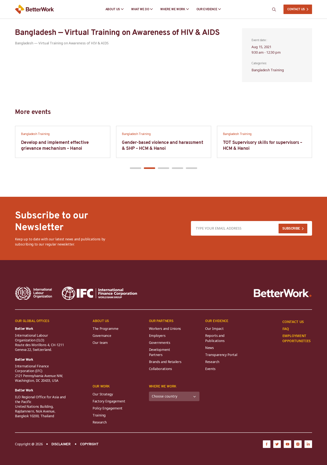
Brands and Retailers (165, 361)
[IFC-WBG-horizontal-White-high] (99, 293)
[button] (135, 168)
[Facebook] (266, 444)
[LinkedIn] (308, 444)
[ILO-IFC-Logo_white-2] (33, 293)
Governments (159, 342)
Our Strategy (103, 394)
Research (212, 361)
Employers (157, 335)
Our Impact (214, 328)
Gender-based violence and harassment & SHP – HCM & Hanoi (162, 145)
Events (210, 368)
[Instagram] (298, 444)
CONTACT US (296, 9)
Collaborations (160, 368)
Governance (102, 335)
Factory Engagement (109, 401)
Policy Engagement (108, 408)
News (209, 347)
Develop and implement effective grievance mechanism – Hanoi (55, 145)
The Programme (105, 328)
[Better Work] (283, 293)
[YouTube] (287, 444)
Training (99, 415)
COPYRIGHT (89, 444)
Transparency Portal (221, 354)
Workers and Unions (165, 328)
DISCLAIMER (60, 444)
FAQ (285, 328)
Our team (100, 342)
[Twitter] (277, 444)
